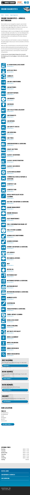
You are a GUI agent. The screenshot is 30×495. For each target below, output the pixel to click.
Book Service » (7, 378)
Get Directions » (7, 424)
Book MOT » (6, 365)
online (14, 56)
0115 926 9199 (4, 421)
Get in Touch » (7, 401)
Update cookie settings (6, 489)
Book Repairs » (7, 390)
